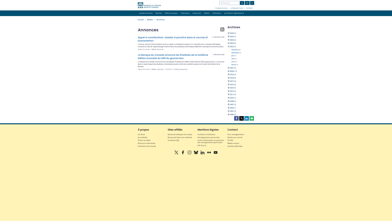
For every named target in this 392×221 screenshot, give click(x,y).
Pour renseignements (235, 134)
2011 (232, 94)
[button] (236, 118)
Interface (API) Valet (234, 146)
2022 (232, 46)
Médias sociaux (233, 143)
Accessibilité (142, 137)
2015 (232, 84)
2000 (232, 114)
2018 (232, 78)
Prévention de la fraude (147, 146)
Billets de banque (171, 13)
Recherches (197, 13)
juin (232, 56)
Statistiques (217, 13)
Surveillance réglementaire (234, 13)
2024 (232, 40)
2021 (232, 68)
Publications (185, 13)
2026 (232, 33)
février (233, 65)
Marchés (159, 13)
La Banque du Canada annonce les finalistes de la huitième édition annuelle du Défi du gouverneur (173, 56)
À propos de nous (221, 8)
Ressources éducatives (146, 143)
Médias (206, 13)
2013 (232, 91)
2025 (232, 36)
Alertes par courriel (234, 137)
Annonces (160, 20)
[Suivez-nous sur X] (176, 154)
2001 (232, 111)
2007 (232, 104)
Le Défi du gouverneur (180, 69)
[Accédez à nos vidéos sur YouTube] (216, 154)
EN (247, 3)
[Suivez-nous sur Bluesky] (196, 154)
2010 (232, 98)
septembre (235, 53)
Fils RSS (230, 140)
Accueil (141, 20)
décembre (234, 50)
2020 (232, 71)
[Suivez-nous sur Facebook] (183, 154)
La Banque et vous (237, 8)
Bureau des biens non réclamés (180, 137)
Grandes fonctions (146, 13)
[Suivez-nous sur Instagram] (189, 154)
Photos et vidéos (144, 140)
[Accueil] (149, 5)
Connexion (173, 140)
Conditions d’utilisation (206, 134)
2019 (232, 74)
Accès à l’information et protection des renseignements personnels (211, 141)
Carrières (249, 8)
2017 (232, 81)
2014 (232, 88)
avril (232, 59)
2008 (232, 101)
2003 (232, 108)
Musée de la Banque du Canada (180, 134)
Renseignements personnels (208, 137)
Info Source (202, 145)
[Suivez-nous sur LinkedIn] (202, 154)
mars (233, 62)
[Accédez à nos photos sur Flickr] (209, 154)
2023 (232, 43)
